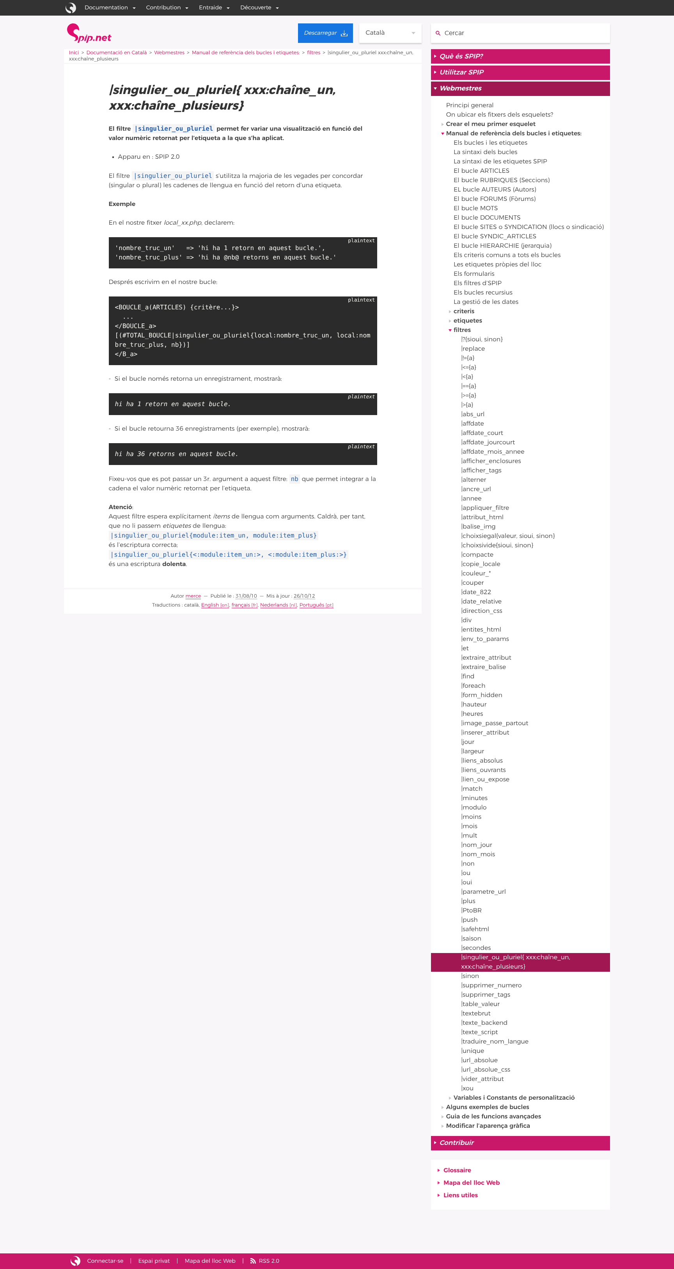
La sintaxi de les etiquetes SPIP (500, 162)
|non (468, 864)
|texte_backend (484, 1023)
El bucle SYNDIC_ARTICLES (495, 237)
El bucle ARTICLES (481, 171)
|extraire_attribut (486, 658)
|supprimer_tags (485, 995)
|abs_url (472, 415)
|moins (471, 817)
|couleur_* (476, 574)
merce (193, 596)
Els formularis (474, 274)
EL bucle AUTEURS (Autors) (495, 190)
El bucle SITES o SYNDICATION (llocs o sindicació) (529, 227)
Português (312, 605)
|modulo (473, 808)
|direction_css (481, 611)
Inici (74, 52)
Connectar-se (105, 1261)
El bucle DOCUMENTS (487, 218)
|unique (472, 1051)
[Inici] (89, 33)
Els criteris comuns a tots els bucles (507, 255)
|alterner (473, 480)
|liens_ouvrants (483, 770)
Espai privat (154, 1261)
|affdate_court (482, 433)
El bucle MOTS (476, 209)
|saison (471, 939)
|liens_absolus (482, 761)
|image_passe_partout (494, 724)
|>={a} (468, 396)
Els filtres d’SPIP (478, 283)
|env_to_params (485, 639)
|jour (467, 742)
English (210, 605)
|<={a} (468, 368)
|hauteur (473, 705)
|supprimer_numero (491, 986)
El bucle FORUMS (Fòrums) (495, 199)
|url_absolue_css (485, 1070)
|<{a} (467, 377)
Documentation (106, 8)
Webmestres (169, 52)
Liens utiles (460, 1196)
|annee (471, 499)
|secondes (476, 948)
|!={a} (467, 358)
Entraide (210, 8)
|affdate (472, 424)
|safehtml (475, 929)
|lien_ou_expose (485, 780)
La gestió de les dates (486, 302)
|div (466, 621)
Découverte (255, 8)
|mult (469, 836)
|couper (472, 583)
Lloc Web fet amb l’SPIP (75, 1261)
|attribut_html (482, 518)
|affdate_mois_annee (492, 452)
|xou (467, 1089)
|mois (469, 827)
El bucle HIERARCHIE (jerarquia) (503, 246)
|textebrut (476, 1014)
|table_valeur (480, 1004)
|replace (473, 349)
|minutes (474, 798)
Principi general (470, 106)
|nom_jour (476, 845)
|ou (465, 873)
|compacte (477, 555)
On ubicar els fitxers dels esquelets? (499, 115)
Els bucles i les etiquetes (490, 143)
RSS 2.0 (269, 1261)
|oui (466, 883)
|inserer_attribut (485, 733)
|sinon (470, 976)
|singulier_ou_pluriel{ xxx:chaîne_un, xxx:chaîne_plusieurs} (515, 962)
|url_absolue (479, 1061)
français (241, 605)
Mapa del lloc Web (471, 1183)
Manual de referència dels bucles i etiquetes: (246, 52)
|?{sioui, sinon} (482, 340)
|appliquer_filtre (485, 508)
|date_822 (476, 592)
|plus (468, 901)
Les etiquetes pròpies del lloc (498, 265)
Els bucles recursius (483, 293)
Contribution (163, 8)
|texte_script (479, 1032)
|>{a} (467, 405)
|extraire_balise (483, 667)
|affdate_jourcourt (488, 443)
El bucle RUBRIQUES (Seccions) (502, 180)
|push (469, 920)
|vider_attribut (482, 1079)
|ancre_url (476, 489)
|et (464, 649)
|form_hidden (481, 695)
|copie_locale (480, 564)
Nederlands (274, 605)
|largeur (472, 752)
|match (471, 789)
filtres (313, 52)
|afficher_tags (481, 471)
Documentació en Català (116, 52)
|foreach (473, 686)
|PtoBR (471, 911)
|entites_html (481, 630)
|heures (472, 714)
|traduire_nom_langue (495, 1042)
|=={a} (468, 386)
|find (467, 677)
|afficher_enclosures (491, 461)
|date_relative (481, 602)
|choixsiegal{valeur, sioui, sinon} (508, 536)
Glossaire (457, 1171)
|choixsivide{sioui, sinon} (497, 546)
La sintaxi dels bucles (486, 152)
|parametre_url (483, 892)
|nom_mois (478, 855)
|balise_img (478, 527)
